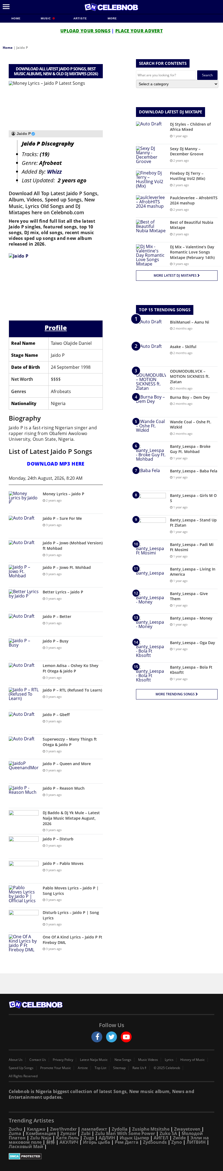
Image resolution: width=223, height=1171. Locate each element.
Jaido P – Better (57, 616)
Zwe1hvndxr (63, 1129)
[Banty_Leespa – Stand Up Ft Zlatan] (151, 527)
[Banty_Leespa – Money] (151, 625)
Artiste (80, 18)
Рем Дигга (126, 1142)
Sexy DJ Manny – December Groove (186, 151)
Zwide (179, 1138)
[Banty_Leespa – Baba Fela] (151, 478)
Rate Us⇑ (139, 1068)
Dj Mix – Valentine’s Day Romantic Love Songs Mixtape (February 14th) (192, 252)
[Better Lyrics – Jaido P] (24, 599)
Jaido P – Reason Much (64, 788)
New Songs (122, 1060)
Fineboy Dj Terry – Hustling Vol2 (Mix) (187, 176)
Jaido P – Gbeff (56, 714)
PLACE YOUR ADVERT (139, 31)
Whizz (54, 171)
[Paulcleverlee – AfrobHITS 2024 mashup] (151, 205)
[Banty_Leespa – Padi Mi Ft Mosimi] (151, 552)
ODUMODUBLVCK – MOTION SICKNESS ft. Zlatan (190, 376)
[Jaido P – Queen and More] (24, 771)
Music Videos (148, 1060)
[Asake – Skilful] (151, 354)
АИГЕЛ (161, 1138)
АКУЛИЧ (69, 1142)
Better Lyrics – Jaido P (63, 591)
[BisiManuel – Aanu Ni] (151, 329)
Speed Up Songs (21, 1068)
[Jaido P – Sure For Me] (24, 526)
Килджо (36, 1129)
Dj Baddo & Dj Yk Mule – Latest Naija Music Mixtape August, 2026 (71, 818)
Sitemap (119, 1068)
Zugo (88, 1138)
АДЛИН (107, 1138)
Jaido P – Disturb (58, 838)
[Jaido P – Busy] (24, 648)
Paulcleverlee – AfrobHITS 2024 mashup (194, 200)
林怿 (50, 1142)
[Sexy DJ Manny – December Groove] (151, 156)
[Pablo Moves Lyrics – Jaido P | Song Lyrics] (24, 895)
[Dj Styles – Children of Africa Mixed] (151, 132)
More (112, 18)
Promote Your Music (55, 1068)
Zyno (176, 1142)
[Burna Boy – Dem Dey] (151, 405)
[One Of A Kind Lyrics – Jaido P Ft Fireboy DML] (24, 944)
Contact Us (37, 1060)
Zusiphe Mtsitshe (150, 1129)
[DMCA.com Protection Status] (111, 1156)
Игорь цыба (96, 1142)
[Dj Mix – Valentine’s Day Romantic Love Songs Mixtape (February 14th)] (151, 255)
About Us (16, 1060)
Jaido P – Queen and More (67, 763)
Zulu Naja (40, 1138)
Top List (100, 1068)
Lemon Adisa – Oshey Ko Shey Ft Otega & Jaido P (70, 668)
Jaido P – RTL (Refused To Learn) (72, 690)
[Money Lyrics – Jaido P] (24, 501)
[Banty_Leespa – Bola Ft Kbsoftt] (151, 675)
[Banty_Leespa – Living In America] (151, 576)
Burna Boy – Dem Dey (190, 397)
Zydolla (120, 1129)
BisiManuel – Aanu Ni (189, 322)
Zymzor (68, 1133)
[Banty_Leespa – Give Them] (151, 601)
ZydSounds (155, 1142)
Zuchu (15, 1129)
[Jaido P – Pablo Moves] (24, 871)
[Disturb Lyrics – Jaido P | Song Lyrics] (24, 920)
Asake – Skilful (183, 346)
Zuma (15, 1133)
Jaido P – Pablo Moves (63, 863)
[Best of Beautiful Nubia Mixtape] (151, 230)
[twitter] (111, 1036)
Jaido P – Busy (56, 641)
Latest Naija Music (94, 1060)
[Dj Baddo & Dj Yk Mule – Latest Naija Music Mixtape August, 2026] (24, 820)
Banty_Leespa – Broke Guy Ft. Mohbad (190, 449)
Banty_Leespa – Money (191, 618)
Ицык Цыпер (134, 1138)
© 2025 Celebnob (167, 1068)
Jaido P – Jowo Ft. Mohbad (67, 567)
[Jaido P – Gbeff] (24, 722)
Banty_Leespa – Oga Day (192, 642)
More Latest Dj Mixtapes (175, 275)
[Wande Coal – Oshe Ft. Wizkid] (151, 429)
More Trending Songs (176, 694)
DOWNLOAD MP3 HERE (55, 463)
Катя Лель (67, 1138)
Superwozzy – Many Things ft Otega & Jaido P (70, 742)
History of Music (192, 1060)
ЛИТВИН (196, 1142)
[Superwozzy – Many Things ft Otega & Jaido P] (24, 747)
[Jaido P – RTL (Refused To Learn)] (24, 697)
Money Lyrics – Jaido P (63, 493)
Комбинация (41, 1133)
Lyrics (169, 1060)
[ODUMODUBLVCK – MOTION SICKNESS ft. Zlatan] (151, 379)
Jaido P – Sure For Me (62, 518)
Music (46, 18)
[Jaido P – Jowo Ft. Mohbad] (24, 575)
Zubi (86, 1133)
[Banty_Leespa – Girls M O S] (151, 503)
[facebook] (96, 1036)
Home (16, 18)
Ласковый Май (26, 1146)
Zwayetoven (187, 1129)
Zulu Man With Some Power (125, 1133)
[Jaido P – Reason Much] (24, 796)
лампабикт (94, 1129)
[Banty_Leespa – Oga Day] (151, 650)
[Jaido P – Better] (24, 624)
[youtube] (126, 1036)
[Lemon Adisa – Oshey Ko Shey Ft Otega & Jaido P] (24, 673)
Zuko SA (168, 1133)
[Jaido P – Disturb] (24, 846)
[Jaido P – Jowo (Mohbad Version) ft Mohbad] (24, 550)
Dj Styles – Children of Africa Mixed (190, 127)
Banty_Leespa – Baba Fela (193, 470)
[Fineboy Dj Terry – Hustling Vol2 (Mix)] (151, 181)
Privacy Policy (63, 1060)
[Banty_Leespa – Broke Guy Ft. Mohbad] (151, 454)
